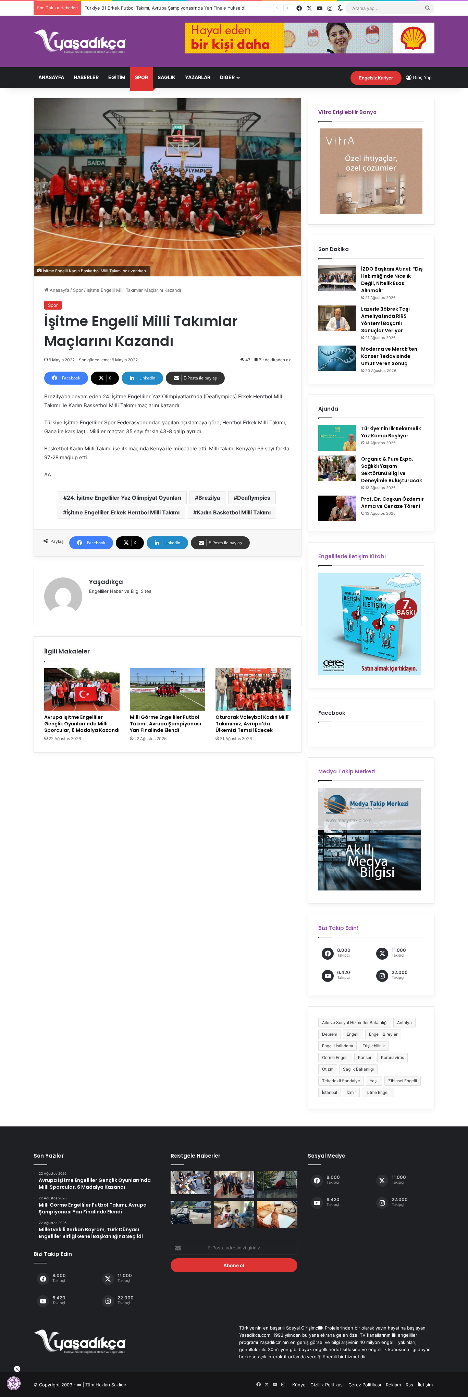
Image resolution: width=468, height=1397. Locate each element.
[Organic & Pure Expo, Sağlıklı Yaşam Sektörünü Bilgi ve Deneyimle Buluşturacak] (337, 468)
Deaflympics (253, 497)
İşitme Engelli (378, 1092)
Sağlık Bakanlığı (358, 1069)
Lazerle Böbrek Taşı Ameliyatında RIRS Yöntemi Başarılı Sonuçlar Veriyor (385, 319)
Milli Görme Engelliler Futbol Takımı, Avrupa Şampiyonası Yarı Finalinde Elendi (165, 724)
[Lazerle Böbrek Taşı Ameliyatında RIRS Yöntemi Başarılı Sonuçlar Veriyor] (337, 318)
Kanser (364, 1057)
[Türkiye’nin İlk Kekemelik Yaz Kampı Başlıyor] (337, 438)
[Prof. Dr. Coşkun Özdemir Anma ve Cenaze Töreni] (337, 508)
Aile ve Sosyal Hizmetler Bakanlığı (354, 1022)
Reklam (393, 1384)
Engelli (353, 1034)
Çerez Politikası (364, 1384)
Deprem (329, 1034)
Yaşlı (374, 1080)
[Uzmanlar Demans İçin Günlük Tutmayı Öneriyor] (277, 1214)
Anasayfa (51, 77)
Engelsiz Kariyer (376, 77)
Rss (409, 1384)
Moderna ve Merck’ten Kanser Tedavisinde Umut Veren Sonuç (389, 356)
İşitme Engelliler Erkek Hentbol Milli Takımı (123, 512)
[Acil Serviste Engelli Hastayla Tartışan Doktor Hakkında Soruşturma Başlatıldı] (191, 1182)
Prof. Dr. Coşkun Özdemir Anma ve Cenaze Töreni (392, 503)
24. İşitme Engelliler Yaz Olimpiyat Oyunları (124, 497)
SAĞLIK (166, 77)
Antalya (404, 1022)
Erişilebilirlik (373, 1045)
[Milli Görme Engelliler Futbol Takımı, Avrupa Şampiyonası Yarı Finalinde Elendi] (167, 689)
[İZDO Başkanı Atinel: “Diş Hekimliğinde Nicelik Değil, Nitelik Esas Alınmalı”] (337, 278)
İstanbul (329, 1092)
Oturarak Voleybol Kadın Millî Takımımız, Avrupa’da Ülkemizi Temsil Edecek (251, 724)
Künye (299, 1384)
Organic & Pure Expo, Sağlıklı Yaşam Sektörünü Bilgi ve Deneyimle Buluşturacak (391, 470)
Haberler (86, 77)
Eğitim (116, 77)
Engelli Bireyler (383, 1034)
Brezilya (209, 497)
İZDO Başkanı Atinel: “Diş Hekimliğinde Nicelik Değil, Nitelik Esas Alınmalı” (392, 279)
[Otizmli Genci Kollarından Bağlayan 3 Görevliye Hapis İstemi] (277, 1184)
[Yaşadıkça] (80, 41)
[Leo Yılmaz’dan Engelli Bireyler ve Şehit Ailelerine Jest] (234, 1214)
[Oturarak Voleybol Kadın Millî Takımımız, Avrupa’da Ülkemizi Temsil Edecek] (253, 689)
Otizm (327, 1069)
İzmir (351, 1092)
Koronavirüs (392, 1057)
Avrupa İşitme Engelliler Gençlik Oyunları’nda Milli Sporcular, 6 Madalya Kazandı (82, 724)
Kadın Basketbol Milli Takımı (234, 512)
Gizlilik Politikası (327, 1384)
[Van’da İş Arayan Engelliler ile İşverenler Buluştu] (234, 1184)
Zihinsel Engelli (402, 1080)
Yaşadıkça (106, 581)
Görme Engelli (335, 1057)
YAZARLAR (197, 77)
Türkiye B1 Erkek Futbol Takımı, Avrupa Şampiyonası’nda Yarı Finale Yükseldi (158, 8)
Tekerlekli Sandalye (341, 1080)
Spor (141, 77)
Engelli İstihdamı (337, 1045)
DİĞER (227, 77)
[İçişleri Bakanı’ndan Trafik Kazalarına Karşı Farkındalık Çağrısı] (191, 1212)
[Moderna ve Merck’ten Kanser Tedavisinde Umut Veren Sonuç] (337, 358)
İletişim (425, 1384)
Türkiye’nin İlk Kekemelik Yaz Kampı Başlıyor (391, 432)
